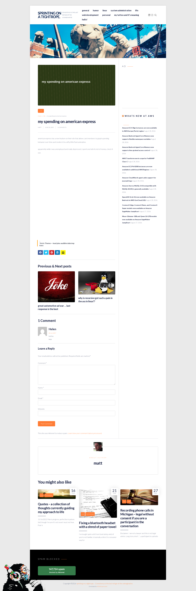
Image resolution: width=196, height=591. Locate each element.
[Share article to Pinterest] (51, 252)
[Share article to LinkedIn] (57, 252)
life (136, 10)
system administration (121, 10)
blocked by (57, 570)
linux (105, 10)
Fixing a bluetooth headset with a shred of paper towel (97, 525)
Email (40, 398)
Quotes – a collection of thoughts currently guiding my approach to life (56, 508)
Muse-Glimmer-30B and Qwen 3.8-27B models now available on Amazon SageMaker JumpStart (139, 219)
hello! (84, 19)
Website (41, 409)
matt (40, 127)
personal (106, 15)
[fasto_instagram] (152, 15)
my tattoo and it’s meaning (126, 15)
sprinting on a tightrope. (49, 15)
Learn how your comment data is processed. (85, 433)
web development (90, 15)
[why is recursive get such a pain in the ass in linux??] (96, 294)
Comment (42, 363)
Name (41, 388)
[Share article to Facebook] (40, 252)
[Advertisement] (140, 88)
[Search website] (155, 15)
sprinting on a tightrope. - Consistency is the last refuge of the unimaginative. (105, 583)
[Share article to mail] (63, 252)
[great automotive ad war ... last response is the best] (56, 301)
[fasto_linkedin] (149, 15)
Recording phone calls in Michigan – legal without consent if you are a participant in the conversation (137, 518)
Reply (50, 339)
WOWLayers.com (102, 586)
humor (96, 10)
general (85, 10)
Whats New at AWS (139, 116)
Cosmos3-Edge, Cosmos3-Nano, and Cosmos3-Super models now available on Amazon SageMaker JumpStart (140, 208)
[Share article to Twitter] (46, 252)
